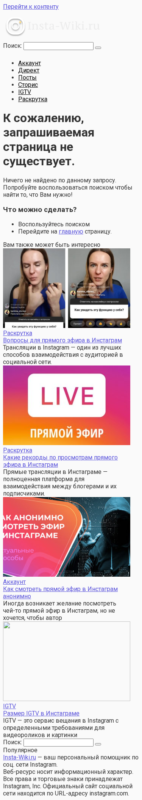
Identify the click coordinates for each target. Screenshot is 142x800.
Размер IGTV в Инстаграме (41, 713)
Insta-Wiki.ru (19, 757)
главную (71, 231)
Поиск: (13, 45)
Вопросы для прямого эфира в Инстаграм (62, 340)
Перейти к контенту (31, 6)
